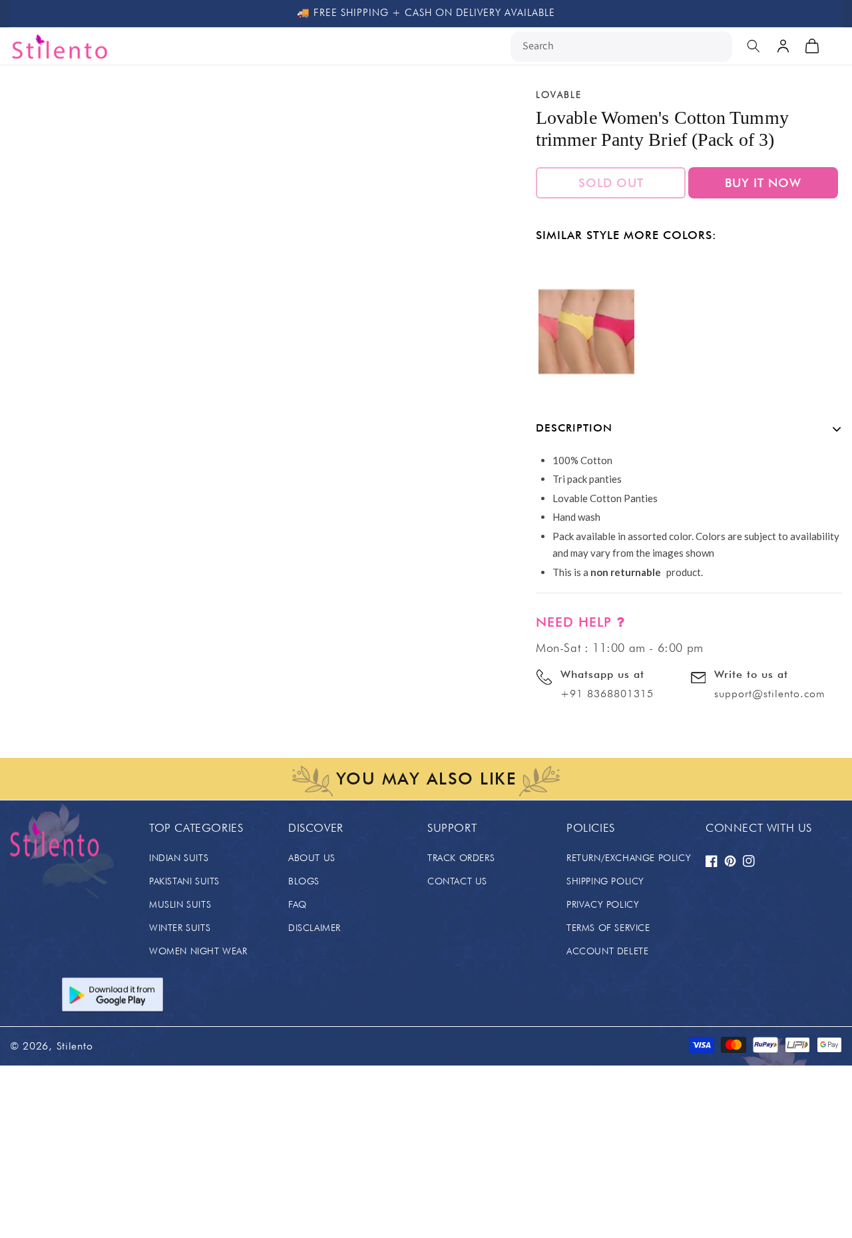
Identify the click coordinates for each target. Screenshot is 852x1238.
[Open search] (753, 46)
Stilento (75, 1046)
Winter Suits (179, 927)
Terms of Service (608, 927)
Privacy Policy (602, 904)
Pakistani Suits (184, 881)
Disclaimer (314, 927)
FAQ (297, 904)
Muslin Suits (180, 904)
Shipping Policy (605, 881)
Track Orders (461, 857)
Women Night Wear (198, 951)
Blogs (304, 881)
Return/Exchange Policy (628, 857)
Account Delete (607, 951)
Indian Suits (178, 857)
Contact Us (457, 881)
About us (311, 857)
